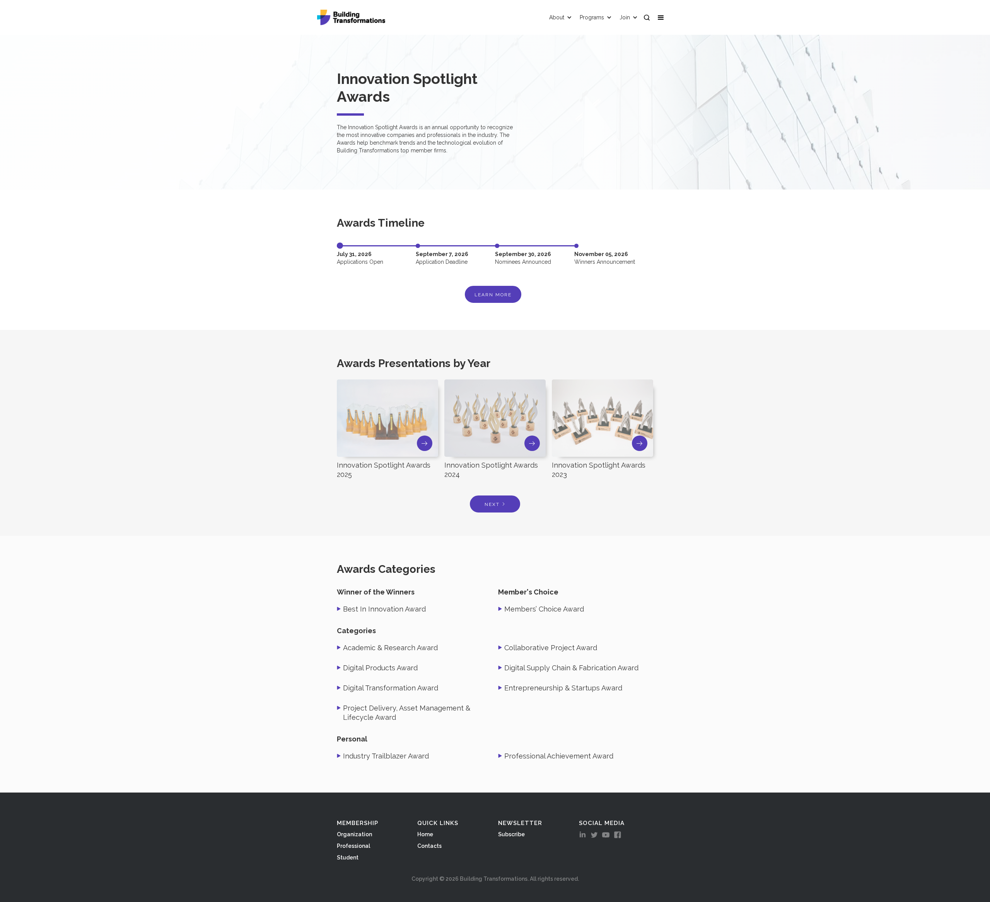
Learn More (493, 294)
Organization (354, 834)
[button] (662, 17)
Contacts (429, 846)
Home (425, 834)
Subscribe (511, 834)
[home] (351, 17)
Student (347, 857)
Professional (353, 846)
